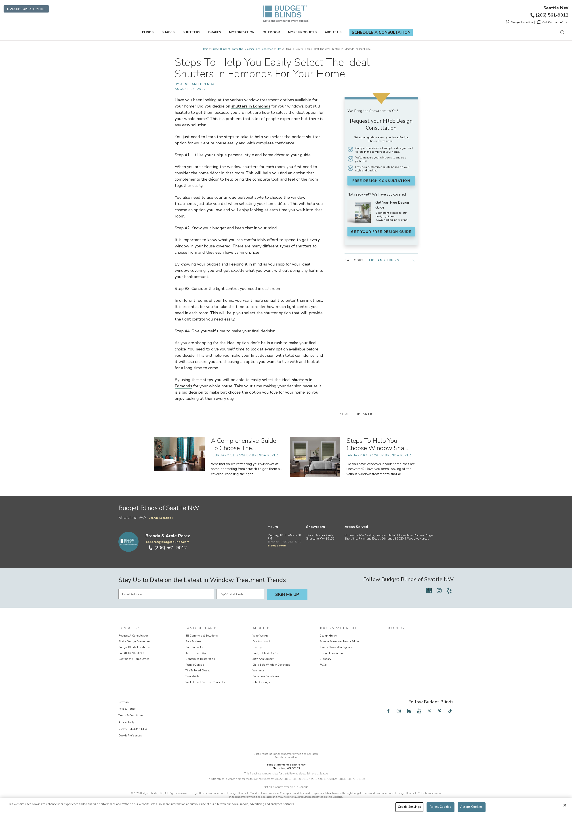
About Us (333, 32)
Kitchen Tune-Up (195, 653)
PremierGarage (194, 664)
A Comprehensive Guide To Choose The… (243, 444)
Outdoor (271, 32)
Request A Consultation (133, 635)
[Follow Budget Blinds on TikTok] (450, 711)
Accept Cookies (471, 807)
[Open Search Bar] (562, 32)
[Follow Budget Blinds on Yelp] (449, 590)
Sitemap (123, 702)
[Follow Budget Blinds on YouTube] (419, 711)
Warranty (258, 670)
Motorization (241, 32)
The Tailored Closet (197, 670)
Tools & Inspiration (338, 628)
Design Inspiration (331, 653)
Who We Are (260, 635)
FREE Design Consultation (381, 181)
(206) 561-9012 (552, 15)
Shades (168, 32)
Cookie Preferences (130, 735)
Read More (278, 545)
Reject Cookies (440, 807)
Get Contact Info (553, 22)
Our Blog (395, 628)
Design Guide (328, 635)
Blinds (148, 32)
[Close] (565, 805)
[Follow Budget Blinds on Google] (429, 590)
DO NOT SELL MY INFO (132, 729)
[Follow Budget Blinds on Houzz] (408, 711)
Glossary (325, 659)
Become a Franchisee (265, 676)
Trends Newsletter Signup (336, 647)
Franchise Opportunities (26, 9)
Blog (278, 49)
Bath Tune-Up (194, 647)
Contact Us (129, 628)
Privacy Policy (126, 709)
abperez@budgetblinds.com (167, 542)
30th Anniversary (262, 659)
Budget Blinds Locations (134, 647)
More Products (302, 32)
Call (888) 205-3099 (130, 653)
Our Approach (261, 641)
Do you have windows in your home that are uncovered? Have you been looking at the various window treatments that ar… (381, 469)
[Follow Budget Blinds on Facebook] (388, 711)
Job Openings (261, 682)
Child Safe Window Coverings (271, 664)
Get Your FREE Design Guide (381, 232)
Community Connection (260, 49)
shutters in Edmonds (250, 106)
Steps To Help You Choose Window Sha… (377, 444)
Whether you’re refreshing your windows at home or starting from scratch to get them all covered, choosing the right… (246, 469)
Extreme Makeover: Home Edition (340, 641)
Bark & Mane (193, 641)
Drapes (214, 32)
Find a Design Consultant (134, 641)
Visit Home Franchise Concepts (205, 682)
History (257, 647)
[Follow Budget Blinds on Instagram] (439, 590)
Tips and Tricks (383, 260)
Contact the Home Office (133, 659)
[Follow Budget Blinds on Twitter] (429, 711)
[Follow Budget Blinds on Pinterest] (439, 711)
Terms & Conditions (130, 715)
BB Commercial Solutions (201, 635)
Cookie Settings (409, 807)
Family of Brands (201, 628)
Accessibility (126, 722)
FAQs (323, 664)
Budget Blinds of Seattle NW (227, 49)
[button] (519, 22)
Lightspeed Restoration (200, 659)
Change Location (160, 518)
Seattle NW (555, 8)
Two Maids (192, 676)
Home (205, 49)
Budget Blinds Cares (265, 653)
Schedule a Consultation (381, 32)
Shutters (191, 32)
